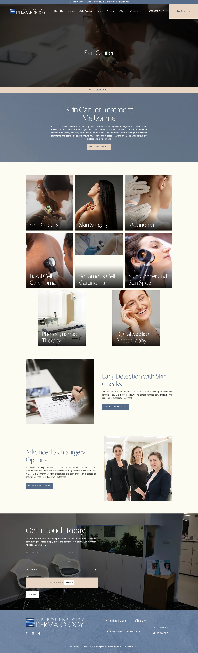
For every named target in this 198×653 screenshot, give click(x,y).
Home (91, 90)
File (27, 576)
